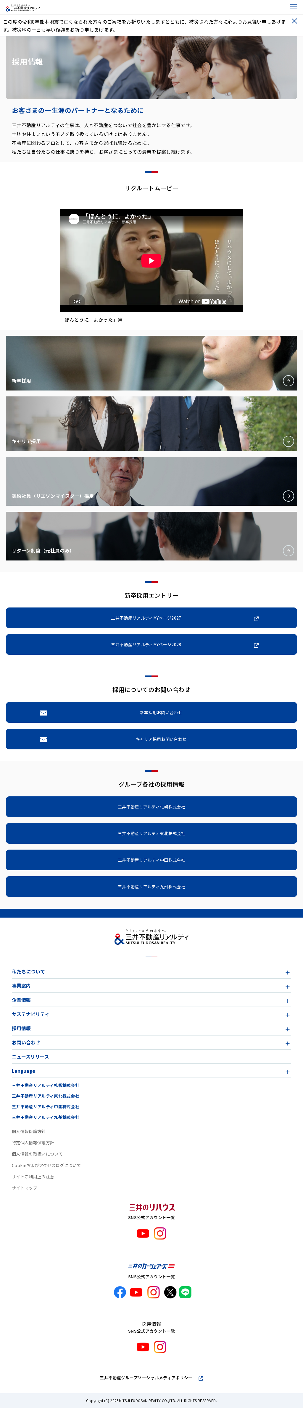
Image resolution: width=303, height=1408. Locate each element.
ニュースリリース (30, 1056)
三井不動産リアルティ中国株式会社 (45, 1106)
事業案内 (21, 985)
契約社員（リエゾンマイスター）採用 (53, 495)
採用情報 (21, 1028)
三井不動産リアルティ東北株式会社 (45, 1096)
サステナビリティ (30, 1013)
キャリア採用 (26, 441)
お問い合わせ (26, 1042)
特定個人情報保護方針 (33, 1142)
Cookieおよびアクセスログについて (46, 1165)
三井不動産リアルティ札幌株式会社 (45, 1085)
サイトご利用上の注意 (33, 1176)
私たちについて (28, 971)
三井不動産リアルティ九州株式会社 (45, 1117)
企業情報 (21, 999)
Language (23, 1070)
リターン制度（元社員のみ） (43, 550)
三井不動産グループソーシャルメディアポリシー (146, 1378)
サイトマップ (24, 1188)
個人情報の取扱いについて (37, 1154)
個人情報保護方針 (29, 1131)
